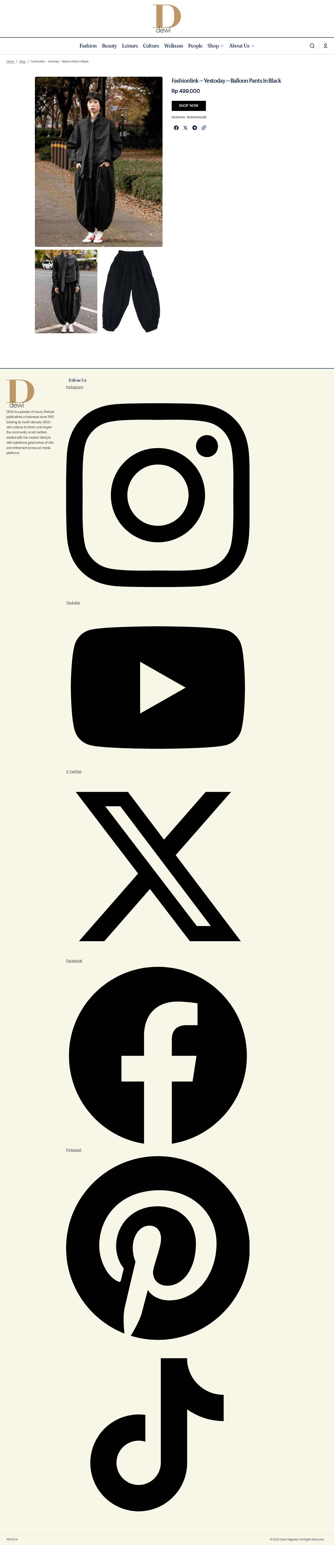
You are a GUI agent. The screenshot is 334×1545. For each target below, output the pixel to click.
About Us (12, 1539)
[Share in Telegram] (194, 128)
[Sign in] (325, 46)
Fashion (178, 117)
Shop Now (189, 106)
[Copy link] (203, 128)
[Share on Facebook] (176, 128)
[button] (312, 46)
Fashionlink (197, 117)
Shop (22, 61)
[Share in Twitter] (185, 128)
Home (10, 61)
